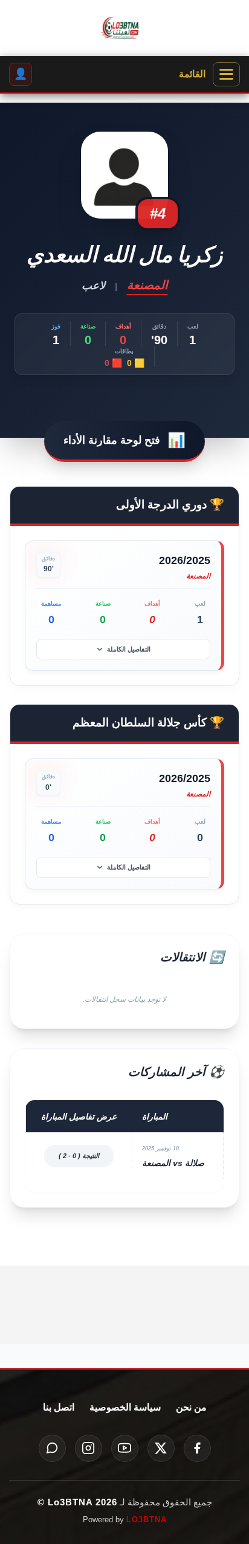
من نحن (191, 1407)
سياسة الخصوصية (125, 1407)
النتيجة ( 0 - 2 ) (79, 1155)
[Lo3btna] (124, 28)
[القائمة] (226, 74)
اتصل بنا (58, 1407)
